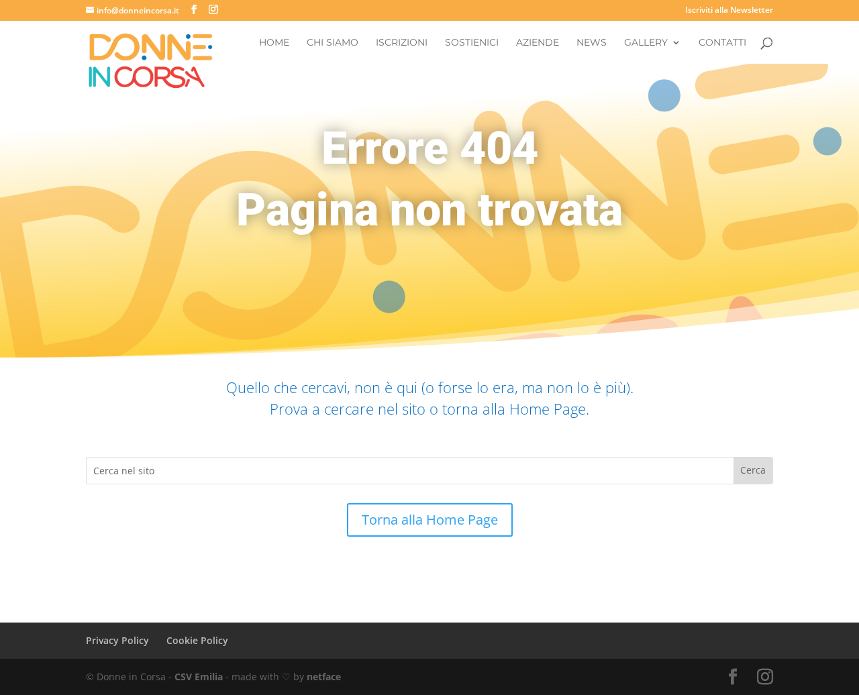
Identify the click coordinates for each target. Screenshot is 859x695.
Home (274, 43)
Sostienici (472, 43)
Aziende (537, 43)
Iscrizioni (401, 43)
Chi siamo (332, 43)
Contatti (722, 43)
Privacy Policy (117, 640)
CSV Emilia (198, 676)
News (591, 43)
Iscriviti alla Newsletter (729, 10)
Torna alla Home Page (430, 520)
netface (324, 676)
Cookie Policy (197, 640)
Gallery (646, 43)
